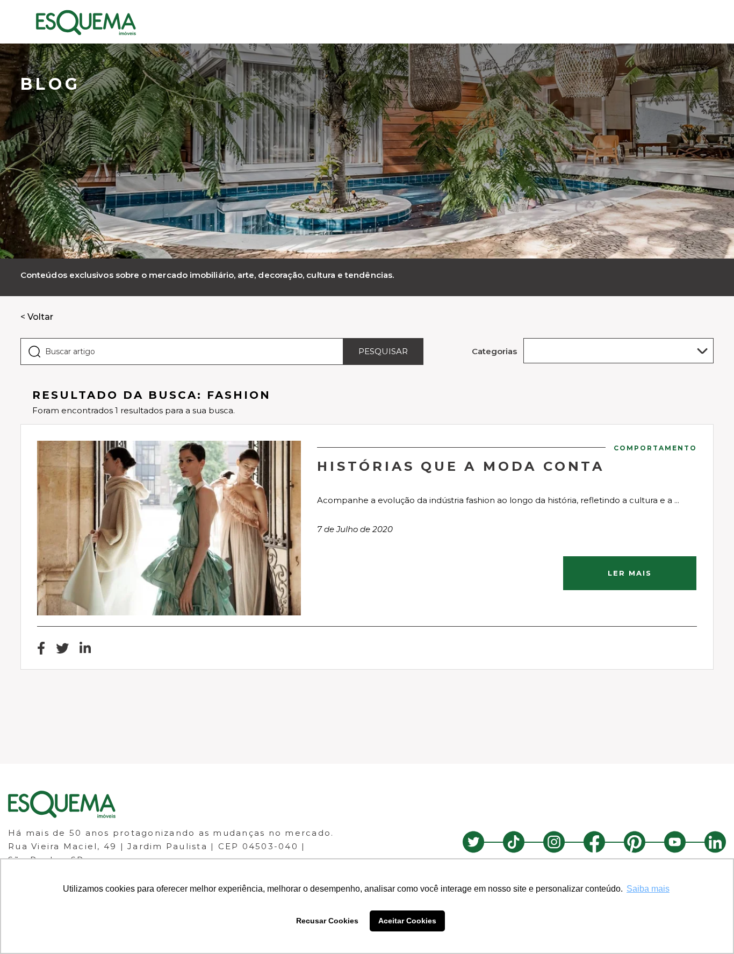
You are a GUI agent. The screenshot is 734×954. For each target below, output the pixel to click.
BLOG (50, 84)
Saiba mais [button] (648, 888)
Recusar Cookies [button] (327, 920)
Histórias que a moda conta (461, 466)
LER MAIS (630, 573)
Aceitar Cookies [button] (407, 920)
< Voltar (36, 317)
